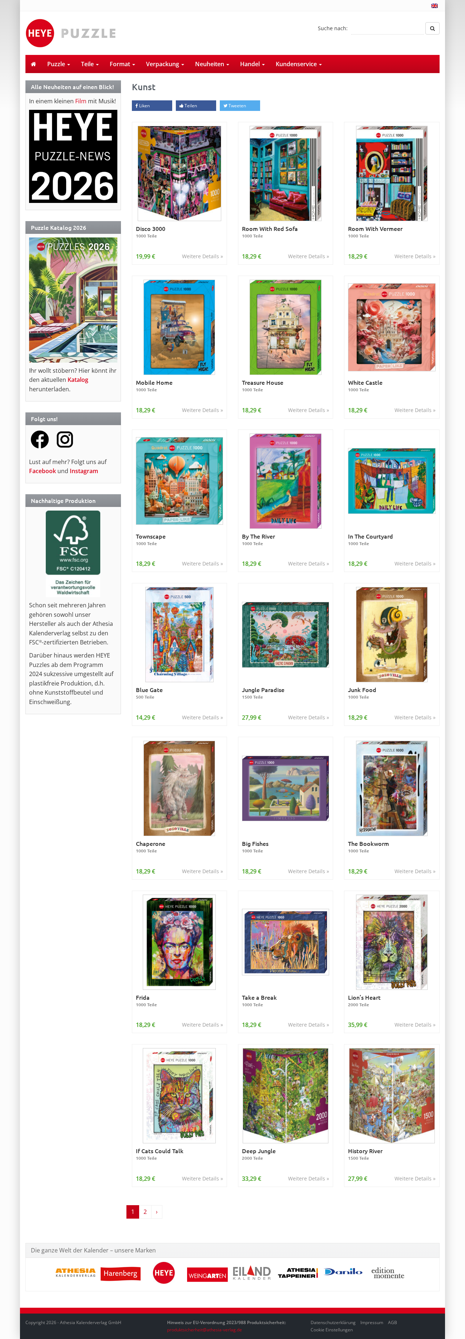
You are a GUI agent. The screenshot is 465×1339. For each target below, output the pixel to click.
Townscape (151, 539)
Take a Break (259, 1001)
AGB (392, 1322)
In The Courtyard (370, 539)
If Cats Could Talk (159, 1154)
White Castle (365, 386)
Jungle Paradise (263, 693)
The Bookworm (368, 847)
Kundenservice (297, 64)
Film (80, 101)
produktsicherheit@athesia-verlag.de (204, 1330)
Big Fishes (255, 847)
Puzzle (56, 64)
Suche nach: (333, 28)
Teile (88, 64)
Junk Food (362, 693)
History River (365, 1154)
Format (121, 64)
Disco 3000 (150, 232)
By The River (258, 539)
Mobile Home (154, 386)
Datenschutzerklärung (333, 1322)
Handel (250, 64)
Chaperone (150, 847)
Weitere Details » (202, 256)
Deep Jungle (259, 1154)
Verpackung (163, 64)
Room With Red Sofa (270, 232)
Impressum (371, 1322)
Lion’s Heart (364, 1001)
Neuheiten (210, 64)
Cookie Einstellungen (332, 1330)
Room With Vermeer (375, 232)
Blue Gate (149, 693)
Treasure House (262, 386)
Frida (146, 1001)
